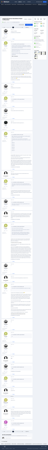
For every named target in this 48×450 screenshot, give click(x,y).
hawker (43, 25)
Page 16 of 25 (27, 27)
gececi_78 (37, 23)
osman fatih (6, 33)
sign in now (18, 435)
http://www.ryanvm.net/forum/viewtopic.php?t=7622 (18, 313)
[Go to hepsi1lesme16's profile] (6, 400)
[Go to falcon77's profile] (6, 422)
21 (20, 27)
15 (11, 27)
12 (7, 27)
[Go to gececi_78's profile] (2, 22)
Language (3, 448)
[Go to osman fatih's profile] (6, 31)
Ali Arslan (5, 45)
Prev (4, 27)
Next (22, 27)
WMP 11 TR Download (15, 56)
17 (14, 27)
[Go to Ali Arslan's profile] (6, 43)
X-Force (6, 125)
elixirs (37, 25)
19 (17, 27)
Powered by (43, 448)
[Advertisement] (24, 11)
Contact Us (10, 448)
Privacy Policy (7, 448)
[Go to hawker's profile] (41, 26)
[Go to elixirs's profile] (35, 26)
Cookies (14, 448)
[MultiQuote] (11, 39)
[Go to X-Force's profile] (6, 122)
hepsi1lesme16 (6, 402)
